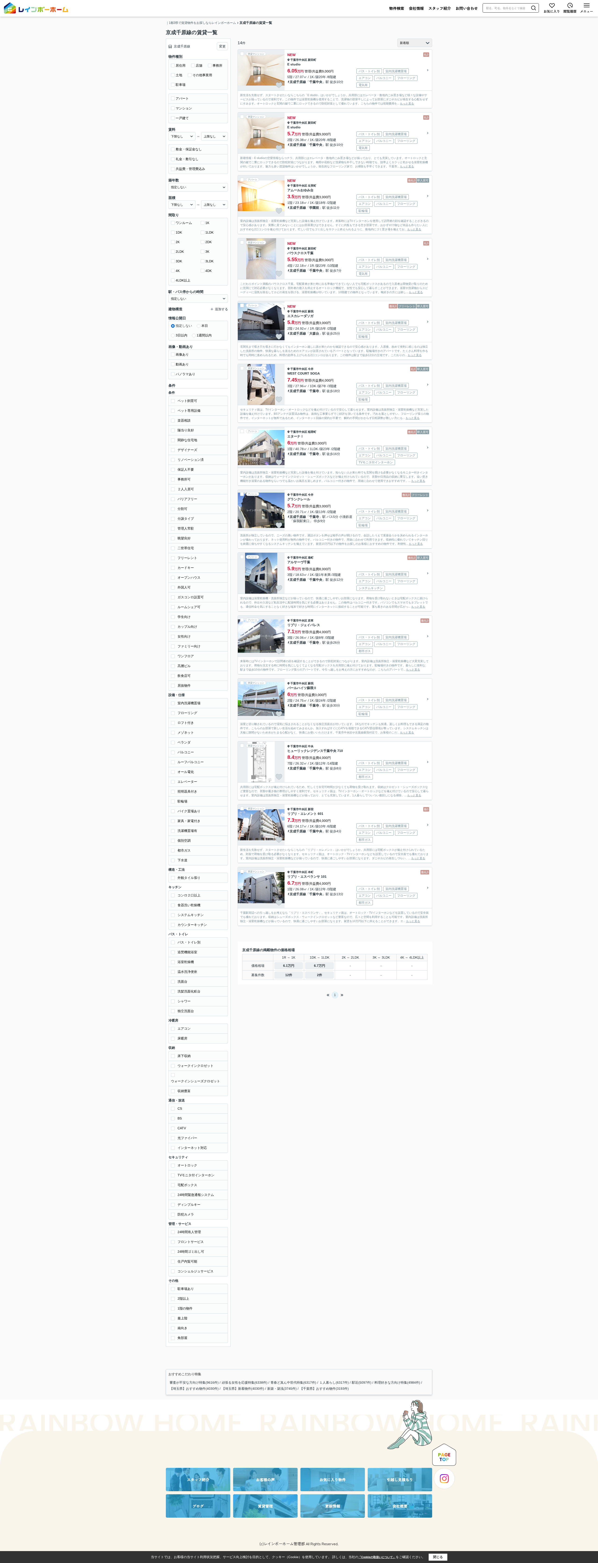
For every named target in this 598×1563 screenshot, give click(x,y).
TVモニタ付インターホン (196, 1175)
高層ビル (184, 666)
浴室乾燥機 (186, 962)
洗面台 (182, 981)
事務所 (217, 65)
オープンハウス (189, 577)
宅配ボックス (187, 1185)
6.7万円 (319, 965)
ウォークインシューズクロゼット (195, 1081)
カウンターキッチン (192, 925)
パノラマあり (185, 374)
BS (180, 1118)
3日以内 (181, 335)
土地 (179, 75)
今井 (310, 369)
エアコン (184, 1028)
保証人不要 (186, 469)
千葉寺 (314, 391)
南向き (182, 1328)
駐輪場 (182, 801)
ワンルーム (184, 223)
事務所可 (184, 479)
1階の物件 (185, 1308)
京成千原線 (298, 82)
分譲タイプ (186, 518)
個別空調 (184, 840)
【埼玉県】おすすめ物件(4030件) (194, 1388)
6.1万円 (288, 965)
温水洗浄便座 (187, 972)
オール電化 (186, 772)
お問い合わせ (467, 8)
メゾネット (186, 732)
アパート (182, 98)
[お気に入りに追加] (279, 85)
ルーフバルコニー (191, 762)
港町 (310, 557)
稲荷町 (312, 431)
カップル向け (187, 626)
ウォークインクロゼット (196, 1066)
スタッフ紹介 (439, 8)
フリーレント (187, 558)
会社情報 (416, 8)
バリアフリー (187, 499)
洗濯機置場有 (187, 831)
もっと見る (407, 103)
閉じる (438, 1557)
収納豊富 (184, 1091)
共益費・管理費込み (190, 169)
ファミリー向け (189, 646)
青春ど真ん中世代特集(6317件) (293, 1382)
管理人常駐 (186, 528)
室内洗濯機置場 (189, 703)
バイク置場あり (189, 811)
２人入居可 (186, 489)
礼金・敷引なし (187, 159)
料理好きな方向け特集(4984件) (397, 1382)
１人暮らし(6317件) (334, 1382)
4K (178, 271)
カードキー (186, 568)
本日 (204, 326)
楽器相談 (184, 420)
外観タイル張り (189, 878)
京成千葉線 (298, 768)
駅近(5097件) (361, 1382)
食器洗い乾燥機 (189, 905)
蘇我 (310, 311)
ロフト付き (186, 723)
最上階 (182, 1318)
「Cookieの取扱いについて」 (377, 1557)
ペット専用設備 (189, 410)
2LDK (180, 251)
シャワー (184, 1001)
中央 (310, 746)
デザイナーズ (187, 450)
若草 (310, 620)
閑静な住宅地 (187, 440)
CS (180, 1108)
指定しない (184, 326)
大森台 (314, 333)
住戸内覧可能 (187, 1261)
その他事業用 (202, 75)
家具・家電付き (189, 821)
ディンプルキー (189, 1204)
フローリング (187, 713)
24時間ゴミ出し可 (191, 1251)
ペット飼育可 (187, 401)
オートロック (187, 1165)
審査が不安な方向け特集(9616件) (194, 1382)
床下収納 (184, 1056)
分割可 (182, 509)
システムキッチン (191, 915)
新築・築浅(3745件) (282, 1388)
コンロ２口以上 (189, 895)
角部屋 (182, 1338)
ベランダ (184, 742)
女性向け (184, 636)
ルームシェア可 (189, 607)
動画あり (182, 364)
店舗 (199, 65)
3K (207, 251)
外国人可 (184, 587)
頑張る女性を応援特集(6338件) (244, 1382)
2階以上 (183, 1298)
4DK (208, 271)
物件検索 (396, 8)
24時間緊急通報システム (196, 1195)
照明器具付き (187, 791)
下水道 (182, 860)
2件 (319, 975)
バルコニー (186, 752)
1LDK (209, 232)
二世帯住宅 (186, 548)
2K (178, 242)
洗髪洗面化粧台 (189, 991)
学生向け (184, 617)
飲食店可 (184, 676)
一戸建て (182, 118)
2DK (208, 242)
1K (207, 223)
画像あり (182, 354)
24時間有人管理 (189, 1232)
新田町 (312, 59)
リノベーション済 (191, 460)
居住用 (180, 65)
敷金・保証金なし (189, 149)
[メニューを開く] (586, 8)
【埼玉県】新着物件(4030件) (243, 1388)
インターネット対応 (192, 1148)
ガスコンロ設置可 (191, 597)
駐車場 (180, 85)
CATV (182, 1128)
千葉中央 (315, 82)
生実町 (312, 185)
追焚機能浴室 (187, 952)
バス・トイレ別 (189, 942)
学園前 (314, 207)
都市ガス (184, 850)
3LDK (209, 261)
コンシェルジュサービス (196, 1271)
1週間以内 (204, 335)
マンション (184, 108)
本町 (310, 872)
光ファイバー (187, 1138)
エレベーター (187, 781)
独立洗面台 (186, 1011)
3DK (179, 261)
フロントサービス (191, 1242)
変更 (222, 46)
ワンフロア (186, 656)
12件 (288, 975)
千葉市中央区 (298, 59)
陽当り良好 (186, 430)
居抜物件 (184, 685)
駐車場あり (186, 1289)
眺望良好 (184, 538)
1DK (179, 232)
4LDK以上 (183, 280)
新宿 (310, 809)
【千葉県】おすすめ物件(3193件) (324, 1388)
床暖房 (182, 1038)
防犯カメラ (186, 1214)
